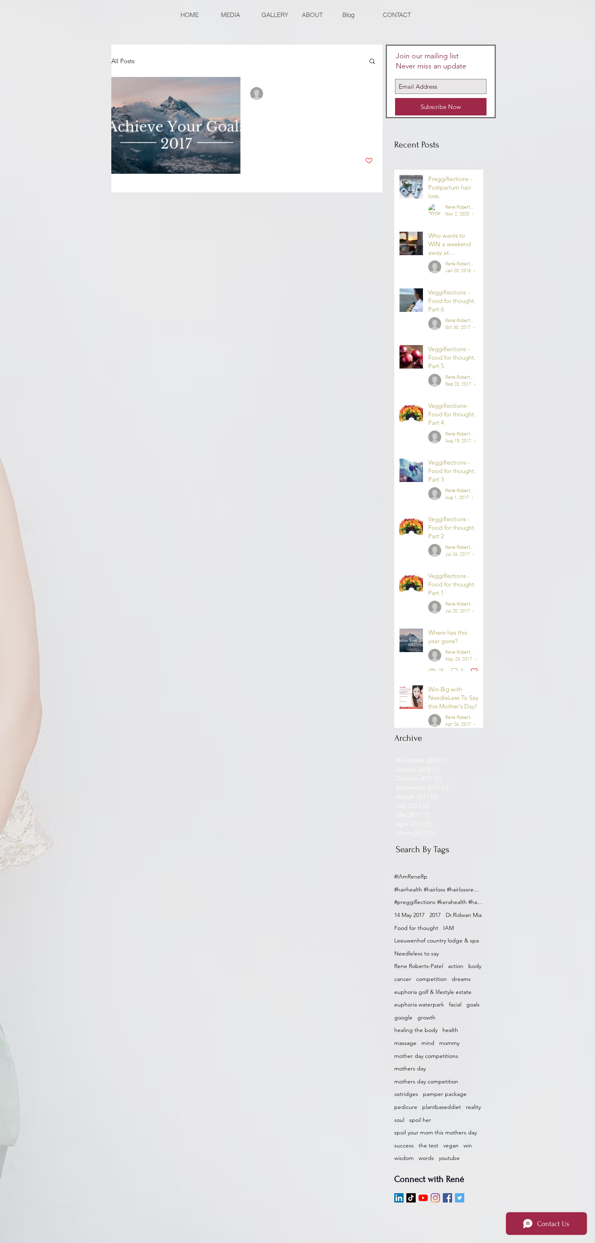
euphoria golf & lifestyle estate (433, 992)
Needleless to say (416, 953)
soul (399, 1120)
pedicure (405, 1107)
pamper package (445, 1094)
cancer (402, 979)
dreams (461, 979)
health (450, 1030)
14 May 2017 (409, 915)
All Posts (122, 61)
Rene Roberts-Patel (418, 966)
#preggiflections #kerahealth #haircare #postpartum (438, 902)
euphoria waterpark (419, 1004)
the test (428, 1145)
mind (427, 1043)
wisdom (404, 1158)
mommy (449, 1043)
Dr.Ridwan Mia (464, 915)
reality (473, 1107)
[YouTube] (423, 1197)
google (403, 1017)
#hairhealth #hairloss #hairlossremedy (438, 889)
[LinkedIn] (399, 1197)
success (404, 1145)
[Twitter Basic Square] (459, 1197)
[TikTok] (411, 1197)
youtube (449, 1158)
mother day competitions (426, 1056)
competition (431, 979)
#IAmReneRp (410, 876)
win (467, 1145)
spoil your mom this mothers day (435, 1132)
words (426, 1158)
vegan (451, 1145)
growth (426, 1017)
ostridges (406, 1094)
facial (455, 1004)
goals (473, 1004)
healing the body (416, 1030)
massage (405, 1043)
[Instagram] (435, 1197)
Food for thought (416, 928)
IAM (448, 928)
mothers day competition (426, 1081)
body (474, 966)
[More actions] (371, 93)
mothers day (410, 1068)
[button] (372, 62)
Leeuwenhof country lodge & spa (436, 940)
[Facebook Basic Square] (447, 1197)
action (455, 966)
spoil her (420, 1120)
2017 (435, 915)
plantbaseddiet (441, 1107)
